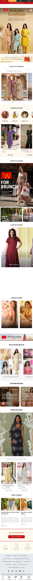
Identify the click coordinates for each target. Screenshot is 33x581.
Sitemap (14, 564)
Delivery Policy (18, 561)
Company (14, 555)
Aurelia (12, 0)
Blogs (23, 567)
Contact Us (27, 561)
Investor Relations (14, 567)
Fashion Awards (7, 561)
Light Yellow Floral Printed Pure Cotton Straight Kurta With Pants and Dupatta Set (8, 485)
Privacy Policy (8, 558)
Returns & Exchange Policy (21, 558)
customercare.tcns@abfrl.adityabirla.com (16, 574)
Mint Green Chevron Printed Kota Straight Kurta (24, 485)
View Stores (17, 536)
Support (8, 555)
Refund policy (23, 555)
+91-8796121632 (20, 575)
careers (8, 564)
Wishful (20, 0)
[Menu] (2, 10)
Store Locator (22, 564)
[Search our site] (26, 10)
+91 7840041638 (5, 575)
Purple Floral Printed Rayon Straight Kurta (9, 149)
